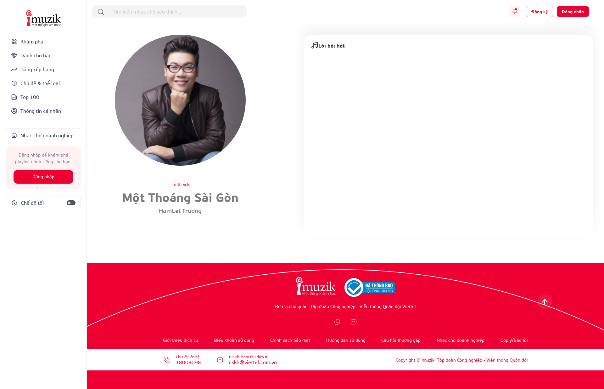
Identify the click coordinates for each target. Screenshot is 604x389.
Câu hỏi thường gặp (401, 340)
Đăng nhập (43, 177)
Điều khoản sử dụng (234, 340)
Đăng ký (539, 11)
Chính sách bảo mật (290, 340)
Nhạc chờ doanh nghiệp (460, 340)
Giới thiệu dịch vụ (180, 340)
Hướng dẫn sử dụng (346, 340)
